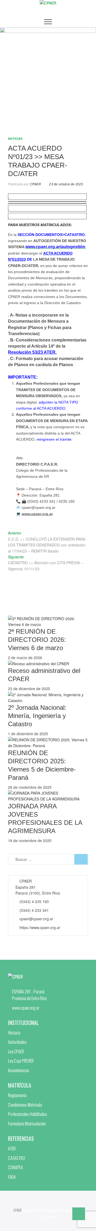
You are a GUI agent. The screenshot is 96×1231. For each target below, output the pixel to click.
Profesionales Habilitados (27, 1114)
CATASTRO (16, 1158)
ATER (12, 1148)
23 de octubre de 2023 (65, 184)
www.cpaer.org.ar (37, 514)
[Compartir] (8, 196)
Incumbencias (18, 1070)
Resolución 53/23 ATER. (32, 352)
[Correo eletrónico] (8, 208)
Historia (14, 1032)
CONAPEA (15, 1167)
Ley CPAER (16, 1051)
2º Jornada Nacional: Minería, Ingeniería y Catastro (37, 716)
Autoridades (17, 1042)
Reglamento (17, 1095)
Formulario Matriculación (27, 1123)
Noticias (15, 138)
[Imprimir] (8, 216)
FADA (12, 1176)
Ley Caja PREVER (21, 1060)
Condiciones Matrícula (25, 1104)
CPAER (35, 184)
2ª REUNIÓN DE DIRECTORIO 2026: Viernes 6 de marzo (37, 639)
